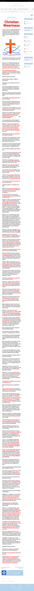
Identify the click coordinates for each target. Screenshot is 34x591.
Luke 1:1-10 (27, 48)
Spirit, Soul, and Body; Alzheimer (18, 568)
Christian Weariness (12, 17)
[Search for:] (28, 15)
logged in (6, 581)
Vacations (10, 9)
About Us (6, 9)
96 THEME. (18, 589)
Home (2, 9)
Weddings (14, 9)
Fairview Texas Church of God (23, 9)
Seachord (17, 4)
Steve (9, 19)
